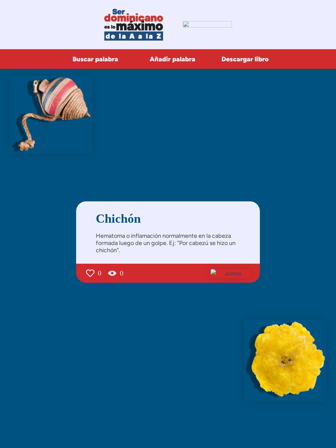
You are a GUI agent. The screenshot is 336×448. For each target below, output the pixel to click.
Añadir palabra (172, 59)
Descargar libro (245, 59)
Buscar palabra (95, 59)
